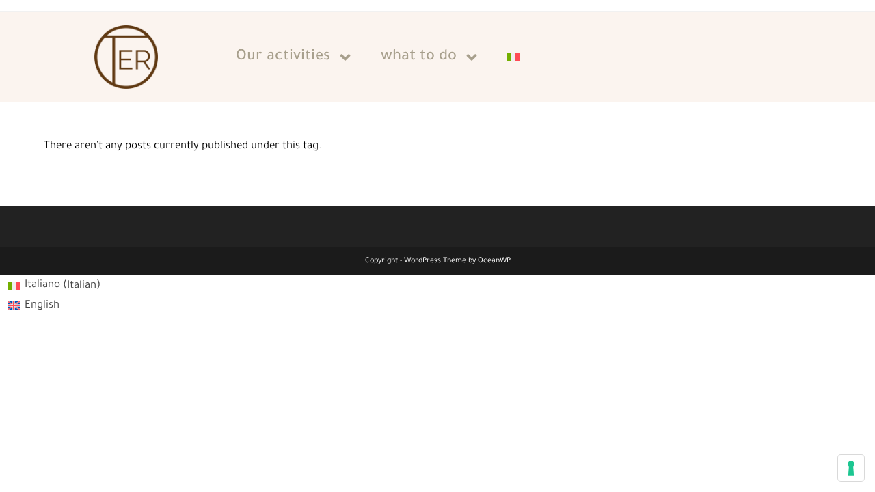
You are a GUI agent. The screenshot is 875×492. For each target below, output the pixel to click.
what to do (419, 57)
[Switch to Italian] (513, 57)
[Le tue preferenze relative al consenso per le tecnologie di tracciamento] (851, 468)
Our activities (283, 57)
